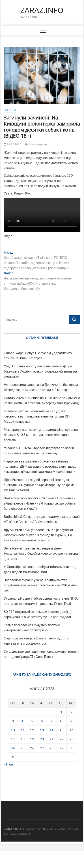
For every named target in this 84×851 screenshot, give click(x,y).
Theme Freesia (51, 829)
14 (52, 730)
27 (42, 748)
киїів (32, 144)
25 (23, 748)
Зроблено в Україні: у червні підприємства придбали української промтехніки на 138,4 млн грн (40, 585)
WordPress (68, 829)
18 (23, 739)
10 (13, 730)
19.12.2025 (13, 144)
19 (32, 739)
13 (42, 730)
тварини (41, 144)
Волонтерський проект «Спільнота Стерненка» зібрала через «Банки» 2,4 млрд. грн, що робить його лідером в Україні (39, 503)
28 (52, 748)
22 (61, 739)
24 (13, 748)
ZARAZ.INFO (41, 10)
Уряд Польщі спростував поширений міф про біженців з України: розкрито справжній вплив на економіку (40, 371)
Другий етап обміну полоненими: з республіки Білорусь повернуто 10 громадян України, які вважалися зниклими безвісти (38, 535)
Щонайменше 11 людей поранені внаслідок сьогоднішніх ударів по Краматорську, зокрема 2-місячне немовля (41, 485)
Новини (10, 110)
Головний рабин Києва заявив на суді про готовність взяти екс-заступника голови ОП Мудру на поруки (37, 416)
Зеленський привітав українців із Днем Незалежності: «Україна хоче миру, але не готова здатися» (41, 553)
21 (52, 739)
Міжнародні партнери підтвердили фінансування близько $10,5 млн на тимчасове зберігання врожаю (41, 434)
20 (42, 739)
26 (32, 748)
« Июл (8, 764)
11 (23, 730)
